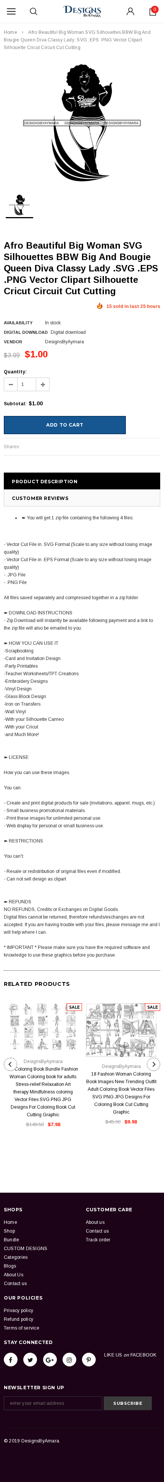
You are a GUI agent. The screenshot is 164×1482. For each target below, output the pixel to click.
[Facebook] (11, 1359)
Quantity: (15, 371)
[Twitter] (30, 1359)
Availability (18, 323)
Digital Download (26, 332)
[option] (82, 122)
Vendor (13, 342)
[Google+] (50, 1359)
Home (10, 32)
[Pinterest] (89, 1359)
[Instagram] (69, 1359)
